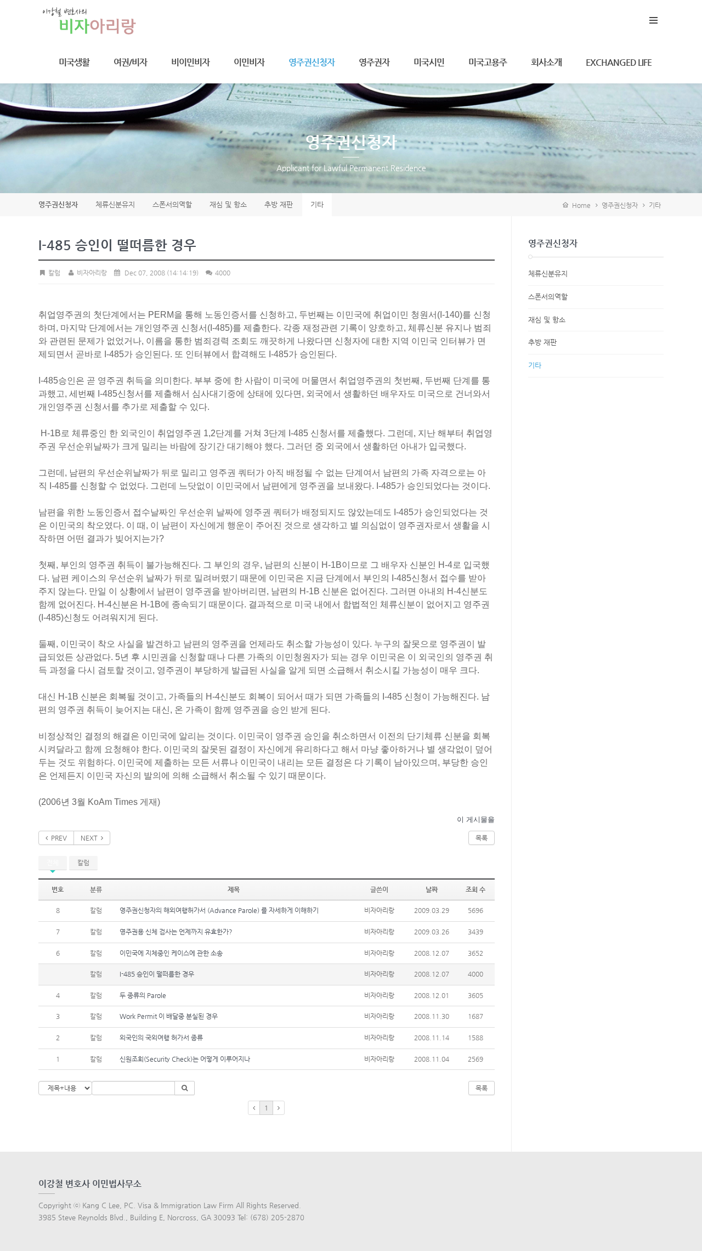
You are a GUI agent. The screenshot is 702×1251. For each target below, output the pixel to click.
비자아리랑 (90, 273)
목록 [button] (481, 1088)
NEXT (91, 838)
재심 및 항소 (546, 319)
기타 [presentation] (317, 204)
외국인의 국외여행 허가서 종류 (161, 1037)
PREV (57, 838)
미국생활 (74, 62)
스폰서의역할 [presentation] (172, 204)
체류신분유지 (548, 273)
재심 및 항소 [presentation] (228, 204)
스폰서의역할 (548, 296)
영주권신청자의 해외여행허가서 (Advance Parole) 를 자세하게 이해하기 (219, 910)
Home (580, 205)
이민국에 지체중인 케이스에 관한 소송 (171, 953)
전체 (53, 862)
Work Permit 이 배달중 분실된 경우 (169, 1016)
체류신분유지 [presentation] (115, 204)
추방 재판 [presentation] (278, 204)
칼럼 (83, 862)
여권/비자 (130, 62)
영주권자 (374, 62)
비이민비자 (190, 62)
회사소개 (546, 62)
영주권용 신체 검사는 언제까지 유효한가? (176, 932)
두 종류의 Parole (143, 995)
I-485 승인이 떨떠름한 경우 (157, 974)
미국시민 (429, 62)
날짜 (432, 889)
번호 (58, 889)
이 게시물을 (476, 819)
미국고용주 (487, 62)
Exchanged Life (619, 62)
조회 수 (475, 889)
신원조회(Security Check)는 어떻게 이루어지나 (185, 1059)
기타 (655, 205)
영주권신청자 (311, 62)
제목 (234, 889)
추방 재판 (542, 342)
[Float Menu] (653, 18)
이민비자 (249, 62)
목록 (481, 838)
